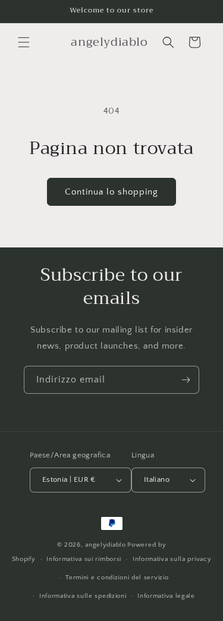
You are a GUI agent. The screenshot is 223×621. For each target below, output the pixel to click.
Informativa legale (166, 596)
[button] (24, 42)
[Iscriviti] (185, 380)
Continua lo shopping (111, 192)
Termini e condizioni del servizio (116, 577)
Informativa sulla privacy (172, 559)
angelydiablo (105, 544)
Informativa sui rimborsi (83, 559)
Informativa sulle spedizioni (83, 596)
